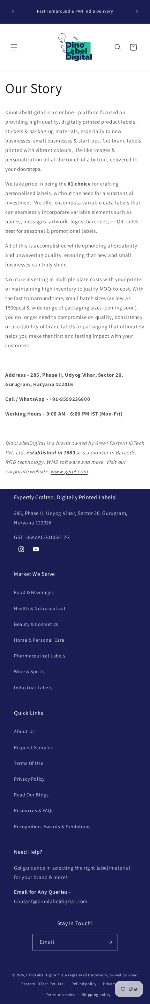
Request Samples (33, 747)
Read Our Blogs (31, 795)
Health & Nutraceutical (39, 608)
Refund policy (84, 983)
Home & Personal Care (39, 640)
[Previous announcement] (13, 11)
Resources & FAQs (34, 810)
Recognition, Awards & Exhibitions (52, 826)
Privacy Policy (29, 779)
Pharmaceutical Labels (40, 656)
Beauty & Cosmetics (36, 624)
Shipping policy (96, 994)
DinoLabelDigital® (43, 974)
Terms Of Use (28, 763)
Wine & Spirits (29, 671)
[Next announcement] (137, 11)
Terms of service (60, 994)
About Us (24, 731)
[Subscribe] (110, 942)
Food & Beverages (34, 592)
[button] (14, 47)
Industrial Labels (33, 687)
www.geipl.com (69, 471)
